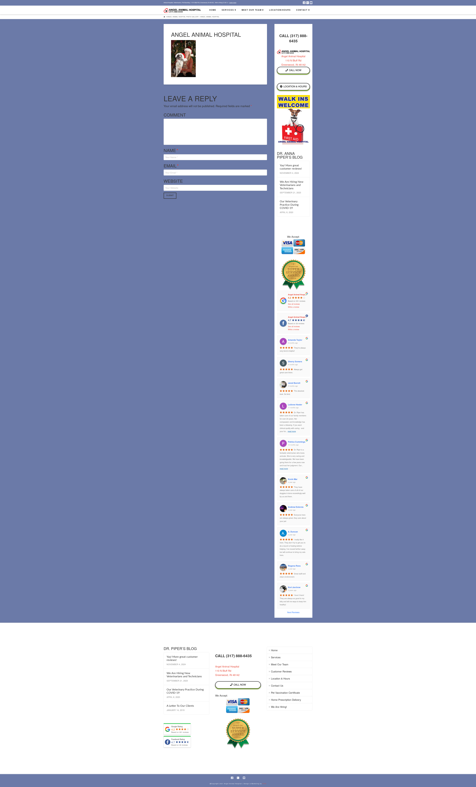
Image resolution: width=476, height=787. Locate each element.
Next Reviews (293, 612)
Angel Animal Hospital (297, 294)
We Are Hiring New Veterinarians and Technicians (291, 185)
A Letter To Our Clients (180, 705)
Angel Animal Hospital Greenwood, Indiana (306, 317)
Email (171, 166)
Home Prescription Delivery (286, 699)
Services (276, 657)
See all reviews (294, 304)
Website (173, 181)
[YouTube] (311, 2)
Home (274, 650)
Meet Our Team (279, 664)
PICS (264, 784)
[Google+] (307, 2)
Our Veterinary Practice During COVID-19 (289, 204)
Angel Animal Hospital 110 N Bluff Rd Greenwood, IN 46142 (293, 60)
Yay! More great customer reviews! (291, 167)
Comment (175, 115)
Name (171, 150)
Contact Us (277, 685)
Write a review (293, 307)
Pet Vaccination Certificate (285, 692)
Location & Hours (295, 86)
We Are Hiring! (279, 707)
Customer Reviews (281, 671)
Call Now (295, 70)
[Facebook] (304, 2)
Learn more (232, 2)
